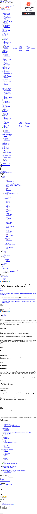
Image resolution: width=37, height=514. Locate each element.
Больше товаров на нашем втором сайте (6, 482)
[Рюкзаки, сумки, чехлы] (7, 67)
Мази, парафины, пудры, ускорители (6, 296)
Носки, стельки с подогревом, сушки (11, 245)
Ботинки (7, 189)
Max (4, 279)
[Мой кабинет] (0, 10)
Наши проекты (8, 261)
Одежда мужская (8, 210)
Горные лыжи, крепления (10, 181)
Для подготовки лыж (9, 240)
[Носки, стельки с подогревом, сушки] (7, 78)
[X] (4, 281)
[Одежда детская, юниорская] (7, 58)
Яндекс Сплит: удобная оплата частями (6, 484)
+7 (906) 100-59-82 (3, 503)
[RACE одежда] (7, 39)
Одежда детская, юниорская (10, 226)
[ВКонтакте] (0, 281)
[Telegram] (9, 281)
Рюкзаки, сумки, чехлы (9, 235)
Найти (1, 513)
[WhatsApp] (7, 281)
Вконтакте (4, 278)
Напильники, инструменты (16, 296)
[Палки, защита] (7, 34)
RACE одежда (8, 205)
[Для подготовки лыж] (7, 71)
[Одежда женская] (7, 51)
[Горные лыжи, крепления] (7, 12)
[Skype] (8, 281)
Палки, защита (8, 199)
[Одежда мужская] (7, 44)
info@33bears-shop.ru (4, 276)
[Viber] (5, 281)
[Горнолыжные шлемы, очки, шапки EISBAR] (7, 29)
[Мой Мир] (3, 281)
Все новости (2, 479)
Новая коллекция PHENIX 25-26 (5, 481)
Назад (7, 180)
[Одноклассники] (2, 281)
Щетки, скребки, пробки (24, 296)
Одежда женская (8, 218)
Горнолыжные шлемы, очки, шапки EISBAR (18, 292)
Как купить (5, 253)
